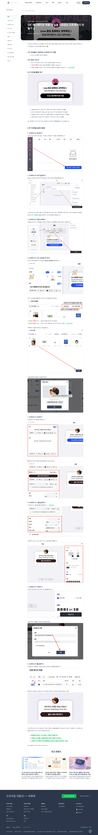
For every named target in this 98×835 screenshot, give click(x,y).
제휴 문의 (8, 827)
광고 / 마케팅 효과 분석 (46, 811)
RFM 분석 (43, 806)
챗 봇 (25, 821)
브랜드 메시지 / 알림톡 (29, 809)
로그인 (78, 2)
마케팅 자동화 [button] (28, 2)
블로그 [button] (60, 2)
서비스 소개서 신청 (84, 796)
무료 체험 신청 (86, 2)
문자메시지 (26, 806)
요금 (67, 2)
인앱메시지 (8, 809)
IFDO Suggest (9, 818)
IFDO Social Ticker (11, 821)
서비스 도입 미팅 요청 (69, 796)
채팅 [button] (53, 2)
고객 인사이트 (44, 809)
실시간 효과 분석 (10, 811)
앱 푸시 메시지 (27, 811)
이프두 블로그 (62, 806)
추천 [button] (47, 2)
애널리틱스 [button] (38, 2)
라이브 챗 (26, 818)
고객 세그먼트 (9, 806)
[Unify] (12, 3)
